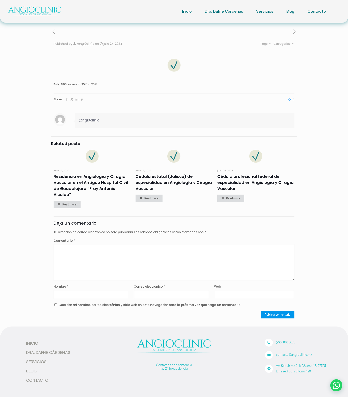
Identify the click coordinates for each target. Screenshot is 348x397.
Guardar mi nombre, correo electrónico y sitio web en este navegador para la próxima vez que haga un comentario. (149, 305)
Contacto (317, 11)
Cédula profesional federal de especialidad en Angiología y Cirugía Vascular (255, 182)
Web (217, 286)
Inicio (187, 11)
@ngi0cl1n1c (85, 43)
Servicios (264, 11)
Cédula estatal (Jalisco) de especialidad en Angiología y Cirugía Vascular (174, 182)
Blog (290, 11)
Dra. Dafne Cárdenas (224, 11)
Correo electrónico (149, 286)
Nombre (61, 286)
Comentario (64, 240)
